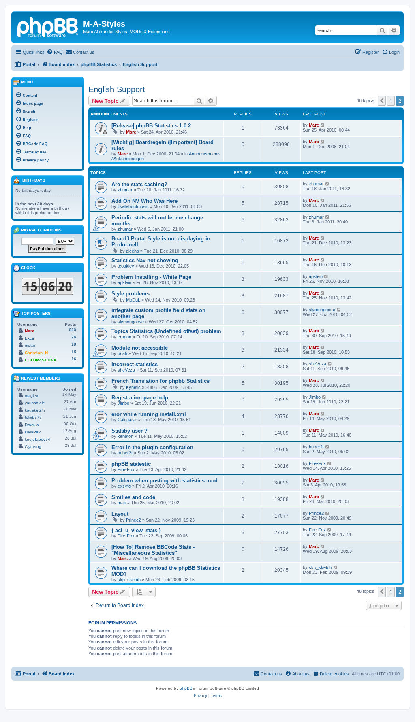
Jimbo (123, 403)
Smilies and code (133, 497)
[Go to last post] (322, 125)
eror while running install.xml (148, 414)
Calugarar (127, 419)
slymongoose (131, 321)
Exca (29, 338)
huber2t (125, 452)
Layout (119, 514)
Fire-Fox (126, 469)
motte (30, 345)
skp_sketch (129, 579)
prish (122, 353)
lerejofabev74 (37, 439)
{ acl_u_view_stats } (136, 530)
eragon (124, 336)
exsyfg (124, 486)
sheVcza (126, 369)
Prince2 (133, 520)
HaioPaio (33, 432)
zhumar (125, 189)
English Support (116, 89)
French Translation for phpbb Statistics (160, 381)
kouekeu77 (35, 410)
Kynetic (133, 387)
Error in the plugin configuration (152, 447)
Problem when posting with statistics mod (164, 481)
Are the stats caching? (139, 184)
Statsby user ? (129, 431)
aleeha (132, 250)
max (122, 502)
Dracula (32, 425)
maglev (31, 395)
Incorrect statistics (134, 364)
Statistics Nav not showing (144, 260)
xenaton (125, 436)
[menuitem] (55, 52)
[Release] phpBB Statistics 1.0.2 (151, 126)
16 (73, 359)
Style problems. (131, 294)
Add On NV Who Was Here (144, 201)
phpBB (186, 688)
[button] (382, 101)
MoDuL (133, 299)
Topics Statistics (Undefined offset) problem (166, 331)
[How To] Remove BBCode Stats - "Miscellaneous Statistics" (153, 550)
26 (73, 337)
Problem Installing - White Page (151, 277)
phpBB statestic (131, 464)
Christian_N (36, 352)
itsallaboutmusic (133, 206)
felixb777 (33, 417)
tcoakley (126, 265)
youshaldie (35, 403)
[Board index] (48, 26)
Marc (131, 132)
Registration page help (139, 398)
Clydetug (33, 446)
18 (73, 344)
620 (72, 329)
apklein (124, 282)
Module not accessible (139, 348)
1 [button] (390, 100)
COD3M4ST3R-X (40, 360)
